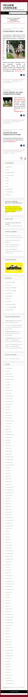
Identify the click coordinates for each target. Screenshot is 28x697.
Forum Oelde (18, 151)
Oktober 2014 (9, 620)
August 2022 (9, 404)
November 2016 (9, 553)
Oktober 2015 (9, 586)
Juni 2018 (8, 501)
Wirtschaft (8, 194)
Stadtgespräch (9, 189)
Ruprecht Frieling (10, 344)
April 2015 (8, 603)
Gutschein (12, 153)
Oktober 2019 (9, 462)
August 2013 (9, 658)
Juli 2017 (8, 531)
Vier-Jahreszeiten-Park (19, 98)
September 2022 (10, 401)
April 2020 (8, 445)
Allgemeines (9, 167)
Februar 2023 (9, 390)
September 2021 (10, 421)
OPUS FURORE (15, 121)
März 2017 (8, 542)
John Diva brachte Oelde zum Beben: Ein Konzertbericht (13, 327)
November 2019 (9, 459)
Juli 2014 (8, 628)
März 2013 (8, 672)
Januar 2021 (9, 432)
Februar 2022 (9, 415)
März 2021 (8, 429)
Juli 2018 (8, 498)
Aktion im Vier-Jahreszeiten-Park (12, 133)
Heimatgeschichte (10, 172)
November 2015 (9, 584)
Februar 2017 (9, 545)
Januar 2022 (9, 418)
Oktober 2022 (9, 398)
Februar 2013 (9, 675)
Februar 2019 (9, 481)
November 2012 (9, 683)
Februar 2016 (9, 575)
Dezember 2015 (9, 581)
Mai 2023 (8, 387)
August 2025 (9, 368)
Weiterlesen (19, 71)
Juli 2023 (8, 382)
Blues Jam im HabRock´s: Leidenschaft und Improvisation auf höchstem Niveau (13, 251)
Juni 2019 (8, 470)
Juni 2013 (8, 664)
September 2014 (10, 622)
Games (7, 169)
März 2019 (8, 479)
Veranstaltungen (15, 79)
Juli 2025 (8, 371)
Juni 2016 (8, 564)
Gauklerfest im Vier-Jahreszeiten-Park (13, 93)
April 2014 (8, 636)
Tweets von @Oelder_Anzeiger (12, 358)
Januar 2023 (9, 393)
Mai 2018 (8, 503)
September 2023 (10, 379)
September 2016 (10, 559)
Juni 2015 (8, 597)
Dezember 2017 (9, 517)
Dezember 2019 (9, 456)
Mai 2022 (8, 409)
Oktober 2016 (9, 556)
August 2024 (9, 374)
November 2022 (9, 396)
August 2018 (9, 495)
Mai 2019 (8, 473)
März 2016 (8, 573)
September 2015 (10, 589)
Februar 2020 (9, 451)
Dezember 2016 (9, 550)
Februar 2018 (9, 512)
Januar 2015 (9, 611)
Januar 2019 (9, 484)
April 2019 (8, 476)
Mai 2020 (8, 443)
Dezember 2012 (9, 680)
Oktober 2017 (9, 523)
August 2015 (9, 592)
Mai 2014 (8, 633)
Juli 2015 (8, 595)
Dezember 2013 (9, 647)
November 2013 (9, 650)
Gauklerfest (8, 81)
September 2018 (10, 492)
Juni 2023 (8, 385)
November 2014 (9, 617)
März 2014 (8, 639)
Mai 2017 (8, 537)
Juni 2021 (8, 426)
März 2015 (8, 606)
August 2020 (9, 437)
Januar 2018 (9, 515)
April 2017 (8, 539)
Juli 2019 (8, 468)
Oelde (18, 101)
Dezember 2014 (9, 614)
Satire (7, 183)
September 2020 (10, 434)
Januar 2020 (9, 454)
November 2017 (9, 520)
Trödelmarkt (15, 81)
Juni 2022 (8, 407)
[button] (21, 75)
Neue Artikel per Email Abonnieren (13, 226)
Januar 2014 (9, 644)
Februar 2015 (9, 609)
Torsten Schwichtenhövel (12, 325)
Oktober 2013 (9, 653)
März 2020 (8, 448)
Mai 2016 (8, 567)
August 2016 (9, 562)
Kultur (7, 178)
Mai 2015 (8, 600)
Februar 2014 (9, 642)
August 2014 (9, 625)
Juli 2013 (8, 661)
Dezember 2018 (9, 487)
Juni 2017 (8, 534)
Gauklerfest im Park (13, 31)
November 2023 (9, 376)
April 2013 (8, 669)
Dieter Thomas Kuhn (9, 151)
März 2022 (8, 412)
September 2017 (10, 526)
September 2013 (10, 656)
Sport (7, 186)
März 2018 (8, 509)
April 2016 (8, 570)
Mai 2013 (8, 667)
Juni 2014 (8, 631)
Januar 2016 (9, 578)
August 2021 (9, 423)
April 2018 (8, 506)
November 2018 (9, 490)
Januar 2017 (9, 548)
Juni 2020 (8, 440)
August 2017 (9, 528)
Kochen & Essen (10, 175)
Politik (7, 180)
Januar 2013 (9, 678)
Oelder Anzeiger (10, 6)
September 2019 (10, 465)
